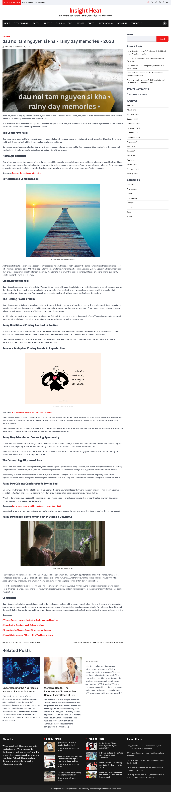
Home (24, 2)
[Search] (165, 23)
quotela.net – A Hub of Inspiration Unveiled (67, 744)
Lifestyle (47, 23)
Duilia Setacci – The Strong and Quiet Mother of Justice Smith (111, 765)
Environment (21, 23)
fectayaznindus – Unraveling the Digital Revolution (69, 773)
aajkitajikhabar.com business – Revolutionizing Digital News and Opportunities (70, 758)
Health (35, 23)
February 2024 (133, 169)
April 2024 (131, 160)
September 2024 (133, 137)
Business (60, 23)
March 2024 (132, 164)
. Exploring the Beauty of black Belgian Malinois (23, 625)
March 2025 (132, 110)
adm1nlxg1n (9, 47)
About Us (41, 2)
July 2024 (131, 146)
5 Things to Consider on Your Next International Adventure (111, 755)
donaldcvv (92, 661)
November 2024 (133, 128)
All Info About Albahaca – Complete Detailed (32, 412)
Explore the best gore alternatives (27, 173)
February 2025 (133, 114)
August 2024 (132, 142)
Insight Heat (85, 10)
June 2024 (131, 151)
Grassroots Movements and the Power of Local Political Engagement (110, 774)
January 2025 (132, 119)
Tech (70, 23)
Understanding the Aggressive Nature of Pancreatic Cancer (20, 690)
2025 (63, 788)
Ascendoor (94, 788)
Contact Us (32, 2)
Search (130, 34)
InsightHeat (18, 746)
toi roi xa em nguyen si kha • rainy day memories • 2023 (36, 506)
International (106, 23)
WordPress (116, 788)
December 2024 (133, 123)
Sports (80, 23)
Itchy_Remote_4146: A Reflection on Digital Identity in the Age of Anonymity (108, 744)
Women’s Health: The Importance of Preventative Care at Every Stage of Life (60, 692)
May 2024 (131, 155)
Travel (91, 23)
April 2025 (131, 105)
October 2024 (132, 133)
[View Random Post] (148, 2)
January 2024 (132, 174)
